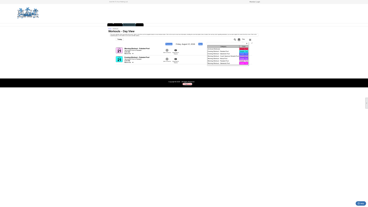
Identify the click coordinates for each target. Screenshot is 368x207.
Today (119, 39)
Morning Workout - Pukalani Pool (137, 48)
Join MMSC (118, 24)
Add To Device (167, 51)
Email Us (139, 24)
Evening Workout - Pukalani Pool (136, 57)
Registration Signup (175, 52)
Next (200, 44)
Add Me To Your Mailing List (118, 2)
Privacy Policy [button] (209, 82)
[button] (244, 39)
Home (110, 24)
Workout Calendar (129, 24)
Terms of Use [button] (200, 82)
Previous (169, 44)
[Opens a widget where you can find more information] (361, 203)
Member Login (255, 2)
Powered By (179, 84)
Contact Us (163, 82)
